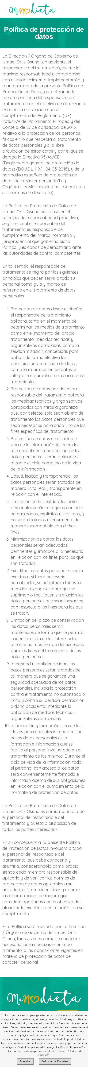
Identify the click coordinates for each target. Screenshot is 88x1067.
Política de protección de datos (44, 32)
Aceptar (25, 1061)
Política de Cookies (55, 1061)
